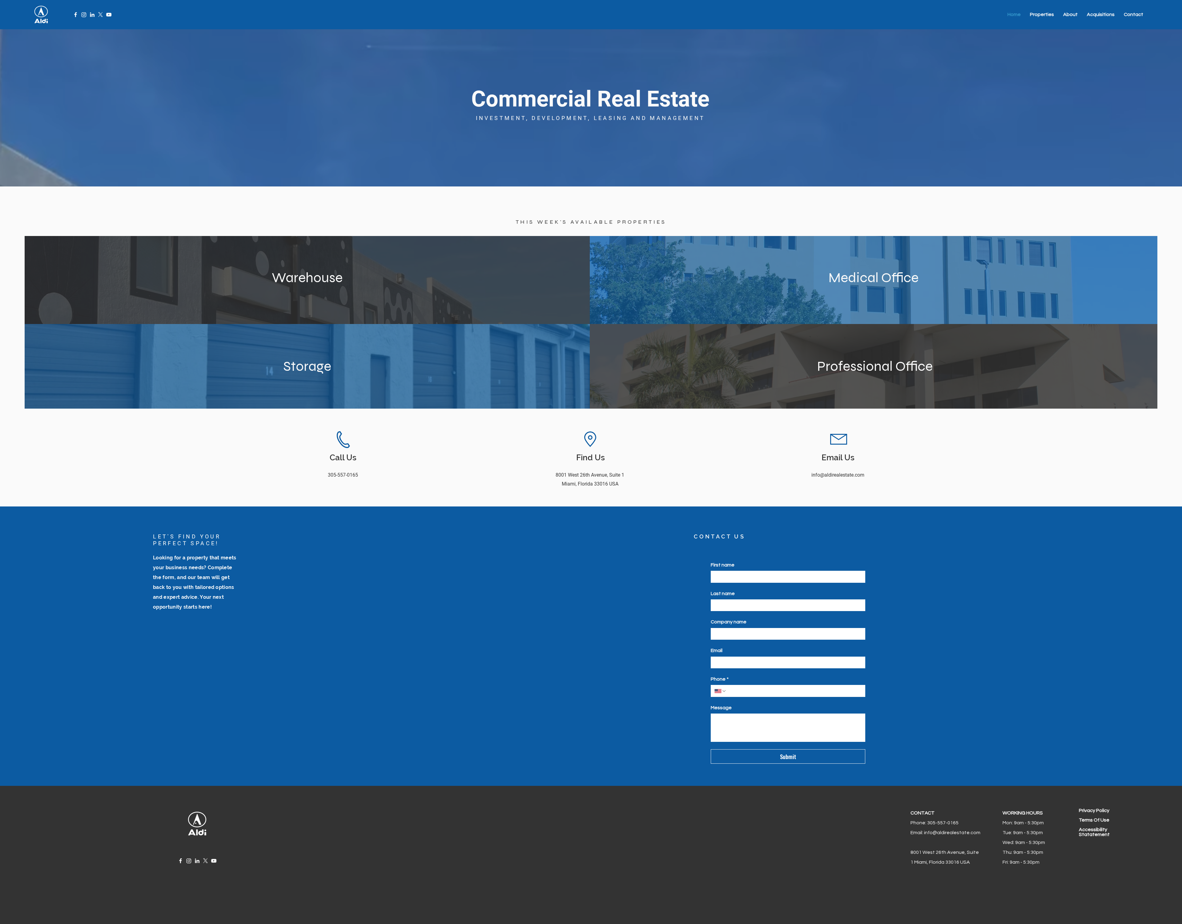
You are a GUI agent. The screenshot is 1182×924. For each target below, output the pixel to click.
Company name (728, 621)
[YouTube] (109, 14)
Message (721, 707)
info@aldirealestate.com (952, 832)
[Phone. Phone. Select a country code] (720, 691)
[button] (1042, 14)
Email (716, 650)
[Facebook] (75, 14)
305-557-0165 (942, 822)
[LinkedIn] (92, 14)
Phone (720, 679)
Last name (723, 593)
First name (722, 564)
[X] (100, 14)
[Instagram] (84, 14)
